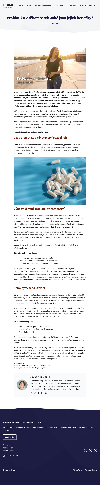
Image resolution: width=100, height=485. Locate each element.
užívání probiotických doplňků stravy (42, 147)
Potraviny (72, 6)
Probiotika (20, 363)
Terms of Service (91, 470)
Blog (29, 6)
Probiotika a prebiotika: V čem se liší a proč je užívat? (33, 365)
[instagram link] (85, 450)
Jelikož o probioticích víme (24, 121)
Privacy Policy (77, 470)
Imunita (60, 6)
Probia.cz (8, 4)
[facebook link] (95, 450)
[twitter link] (90, 450)
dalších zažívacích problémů (62, 227)
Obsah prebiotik (25, 326)
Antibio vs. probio (87, 6)
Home (21, 6)
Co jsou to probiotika (44, 6)
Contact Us (9, 437)
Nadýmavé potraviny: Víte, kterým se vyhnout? (32, 368)
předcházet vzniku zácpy (39, 227)
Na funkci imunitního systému (60, 234)
